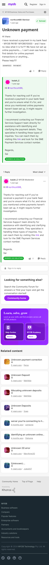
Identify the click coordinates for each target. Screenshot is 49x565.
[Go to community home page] (12, 4)
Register (33, 4)
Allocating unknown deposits (26, 390)
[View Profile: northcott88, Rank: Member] (5, 21)
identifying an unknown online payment (27, 434)
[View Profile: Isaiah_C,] (7, 82)
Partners (5, 524)
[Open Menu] (45, 12)
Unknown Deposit (20, 375)
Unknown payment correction (26, 359)
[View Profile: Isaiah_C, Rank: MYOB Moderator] (6, 181)
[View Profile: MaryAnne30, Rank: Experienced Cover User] (7, 450)
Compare (5, 512)
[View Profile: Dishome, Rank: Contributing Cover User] (7, 436)
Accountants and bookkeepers (15, 529)
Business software (9, 508)
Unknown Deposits (21, 405)
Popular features (8, 516)
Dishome (29, 438)
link (19, 139)
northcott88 (16, 20)
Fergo (26, 365)
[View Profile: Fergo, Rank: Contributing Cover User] (7, 361)
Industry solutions (9, 533)
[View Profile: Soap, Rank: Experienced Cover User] (7, 407)
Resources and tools (10, 537)
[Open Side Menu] (4, 4)
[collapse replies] (24, 177)
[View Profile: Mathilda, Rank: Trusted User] (7, 377)
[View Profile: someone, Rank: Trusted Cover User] (7, 423)
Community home (16, 298)
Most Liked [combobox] (39, 172)
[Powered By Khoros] (24, 489)
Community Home (10, 481)
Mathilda (27, 380)
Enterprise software (10, 520)
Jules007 (28, 469)
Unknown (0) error (20, 448)
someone (29, 425)
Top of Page (27, 481)
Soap (26, 411)
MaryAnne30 (29, 453)
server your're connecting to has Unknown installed (28, 421)
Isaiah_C (15, 80)
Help (39, 481)
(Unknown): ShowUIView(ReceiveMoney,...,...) (28, 463)
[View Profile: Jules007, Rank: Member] (7, 465)
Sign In (42, 4)
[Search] (26, 4)
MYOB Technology (26, 546)
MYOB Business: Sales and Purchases (19, 12)
